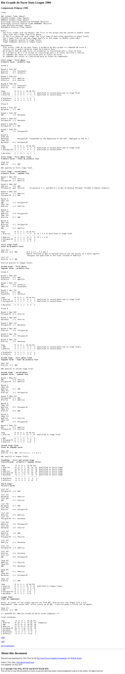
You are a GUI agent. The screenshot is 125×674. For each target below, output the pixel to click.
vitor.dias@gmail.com (25, 662)
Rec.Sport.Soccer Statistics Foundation (52, 658)
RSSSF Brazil (76, 658)
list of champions (7, 646)
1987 (3, 642)
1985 (3, 637)
